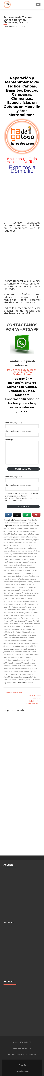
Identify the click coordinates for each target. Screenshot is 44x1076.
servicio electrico (27, 623)
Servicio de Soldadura (13, 692)
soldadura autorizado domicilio (15, 638)
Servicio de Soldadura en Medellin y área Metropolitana (22, 372)
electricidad (8, 531)
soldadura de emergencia (21, 643)
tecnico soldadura (10, 674)
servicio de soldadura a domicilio (27, 621)
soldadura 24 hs (18, 629)
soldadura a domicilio (12, 632)
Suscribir (23, 506)
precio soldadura (25, 581)
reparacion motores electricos (15, 595)
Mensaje (9, 439)
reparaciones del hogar (23, 598)
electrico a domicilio (21, 537)
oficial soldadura (24, 579)
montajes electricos (31, 576)
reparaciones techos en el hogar (23, 609)
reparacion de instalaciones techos (26, 593)
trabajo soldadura (18, 680)
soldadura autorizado (28, 635)
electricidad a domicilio (22, 531)
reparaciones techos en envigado (16, 612)
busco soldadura (17, 528)
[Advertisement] (22, 53)
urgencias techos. (10, 682)
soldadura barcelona (17, 640)
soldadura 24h (29, 629)
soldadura (7, 629)
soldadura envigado (20, 649)
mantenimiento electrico (13, 573)
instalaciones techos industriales (23, 559)
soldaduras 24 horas (11, 663)
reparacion (17, 590)
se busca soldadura (25, 615)
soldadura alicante (27, 632)
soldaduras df (16, 666)
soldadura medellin (18, 657)
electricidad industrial (21, 534)
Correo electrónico (18, 431)
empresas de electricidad (13, 545)
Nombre (13, 423)
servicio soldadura (26, 626)
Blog (29, 520)
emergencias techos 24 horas (21, 539)
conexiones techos (30, 528)
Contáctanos (23, 469)
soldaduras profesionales (28, 668)
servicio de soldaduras (12, 623)
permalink (29, 682)
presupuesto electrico (27, 584)
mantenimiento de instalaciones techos (25, 570)
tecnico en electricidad (27, 671)
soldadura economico (21, 646)
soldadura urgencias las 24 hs (24, 660)
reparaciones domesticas (13, 601)
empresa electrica (29, 542)
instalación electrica (16, 551)
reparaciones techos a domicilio (15, 604)
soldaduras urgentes (11, 671)
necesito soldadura (10, 579)
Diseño (34, 520)
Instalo (6, 523)
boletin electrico (19, 525)
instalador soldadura (20, 567)
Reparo (24, 523)
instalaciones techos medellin (14, 562)
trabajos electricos (33, 680)
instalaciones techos (19, 553)
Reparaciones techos (30, 601)
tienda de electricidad (19, 677)
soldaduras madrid (28, 666)
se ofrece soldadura (25, 618)
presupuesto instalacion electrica (16, 587)
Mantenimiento (15, 523)
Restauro (31, 523)
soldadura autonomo (11, 635)
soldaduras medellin (11, 668)
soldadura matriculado (19, 652)
